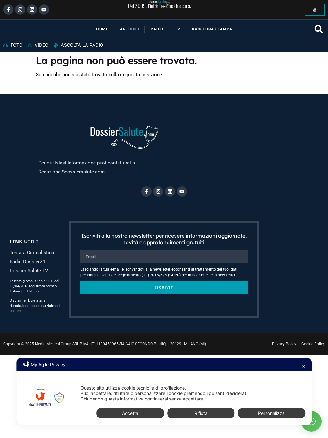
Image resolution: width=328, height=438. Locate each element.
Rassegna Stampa (212, 29)
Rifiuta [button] (201, 413)
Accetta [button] (130, 413)
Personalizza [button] (271, 413)
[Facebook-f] (8, 9)
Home (102, 29)
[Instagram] (20, 9)
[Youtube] (44, 9)
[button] (16, 29)
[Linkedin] (32, 9)
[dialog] (164, 391)
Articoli (129, 29)
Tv (177, 29)
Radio (157, 29)
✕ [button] (303, 366)
